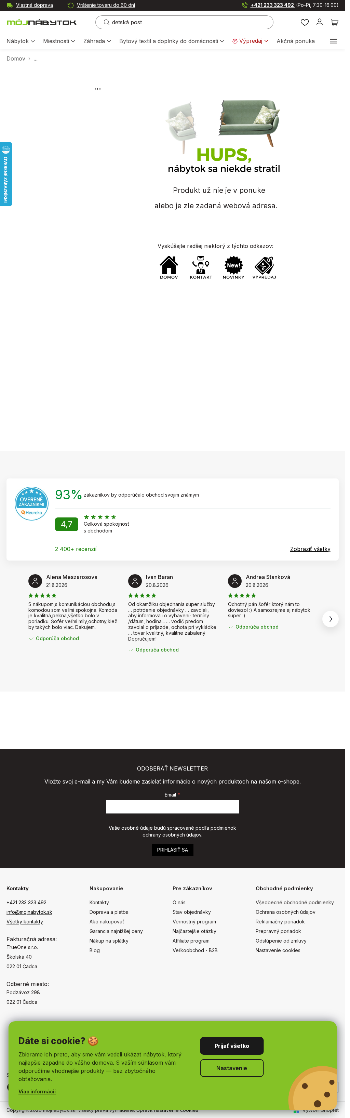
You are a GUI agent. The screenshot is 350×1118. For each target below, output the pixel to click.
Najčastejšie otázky (194, 931)
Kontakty (99, 902)
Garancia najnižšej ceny (116, 931)
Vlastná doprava (34, 5)
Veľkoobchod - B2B (195, 950)
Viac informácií (37, 1091)
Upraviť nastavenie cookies (167, 1110)
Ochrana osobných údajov (285, 912)
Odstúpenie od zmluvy (281, 941)
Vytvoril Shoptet (320, 1110)
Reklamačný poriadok (280, 921)
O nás (179, 902)
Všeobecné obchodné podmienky (295, 902)
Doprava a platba (109, 912)
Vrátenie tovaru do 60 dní (106, 5)
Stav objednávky (192, 912)
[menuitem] (20, 41)
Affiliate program (191, 941)
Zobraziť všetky (310, 548)
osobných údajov (181, 835)
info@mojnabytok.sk (29, 912)
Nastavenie (231, 1068)
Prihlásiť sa (172, 850)
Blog (95, 950)
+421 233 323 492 (295, 5)
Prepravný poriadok (278, 931)
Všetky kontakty (24, 921)
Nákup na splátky (109, 941)
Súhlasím (232, 1046)
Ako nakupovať (107, 921)
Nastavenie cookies (278, 950)
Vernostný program (194, 921)
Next (330, 619)
